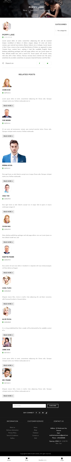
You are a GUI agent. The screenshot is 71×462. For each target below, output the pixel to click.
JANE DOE (6, 350)
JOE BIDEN (6, 120)
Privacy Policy (12, 433)
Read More (8, 106)
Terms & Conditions (12, 435)
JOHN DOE (6, 90)
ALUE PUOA (6, 319)
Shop (35, 430)
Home (25, 10)
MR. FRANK (6, 380)
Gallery (12, 438)
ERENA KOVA (7, 165)
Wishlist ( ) (42, 460)
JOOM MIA (6, 226)
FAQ (35, 438)
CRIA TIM (5, 196)
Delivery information (12, 430)
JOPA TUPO (6, 288)
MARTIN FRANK (8, 257)
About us (12, 427)
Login (62, 460)
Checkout (35, 433)
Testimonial (34, 10)
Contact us (35, 435)
